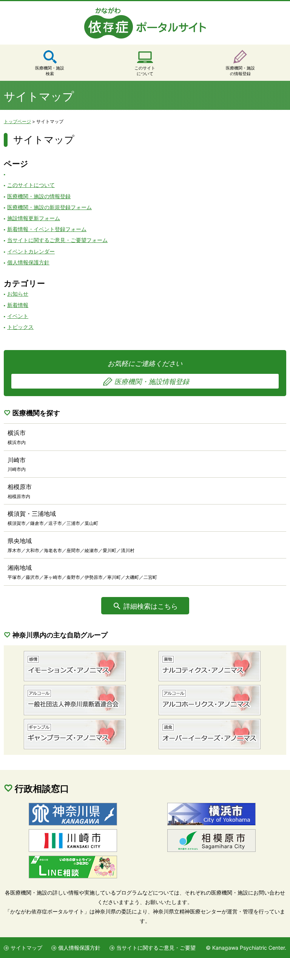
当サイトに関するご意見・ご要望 (156, 947)
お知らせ (17, 293)
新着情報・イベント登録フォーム (46, 229)
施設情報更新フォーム (33, 218)
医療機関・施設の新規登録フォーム (49, 207)
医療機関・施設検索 (49, 70)
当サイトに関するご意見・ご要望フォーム (57, 240)
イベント (17, 316)
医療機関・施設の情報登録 (240, 70)
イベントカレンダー (31, 251)
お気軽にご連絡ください (148, 372)
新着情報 (17, 305)
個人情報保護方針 (28, 262)
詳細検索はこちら (150, 606)
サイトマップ (26, 947)
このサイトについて (144, 70)
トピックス (20, 327)
